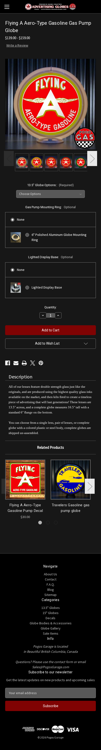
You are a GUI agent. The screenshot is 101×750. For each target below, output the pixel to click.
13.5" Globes (50, 607)
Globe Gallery (51, 628)
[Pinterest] (40, 363)
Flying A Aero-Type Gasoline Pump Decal (25, 508)
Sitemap (50, 595)
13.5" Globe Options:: (50, 185)
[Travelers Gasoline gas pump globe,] (70, 479)
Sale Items (50, 633)
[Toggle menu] (6, 6)
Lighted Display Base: (50, 257)
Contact (50, 579)
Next (92, 158)
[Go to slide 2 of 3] (48, 522)
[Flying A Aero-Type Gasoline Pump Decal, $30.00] (25, 479)
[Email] (15, 363)
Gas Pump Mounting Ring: (50, 207)
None (21, 219)
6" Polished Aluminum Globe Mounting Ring (59, 237)
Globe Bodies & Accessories (51, 623)
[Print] (24, 363)
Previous (9, 158)
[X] (32, 363)
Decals (50, 618)
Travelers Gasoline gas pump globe (71, 508)
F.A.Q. (51, 584)
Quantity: (50, 307)
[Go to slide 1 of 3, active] (40, 522)
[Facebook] (7, 363)
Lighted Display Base (47, 287)
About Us (50, 574)
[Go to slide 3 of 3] (56, 522)
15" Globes (51, 613)
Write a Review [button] (17, 45)
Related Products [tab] (50, 447)
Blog (50, 589)
